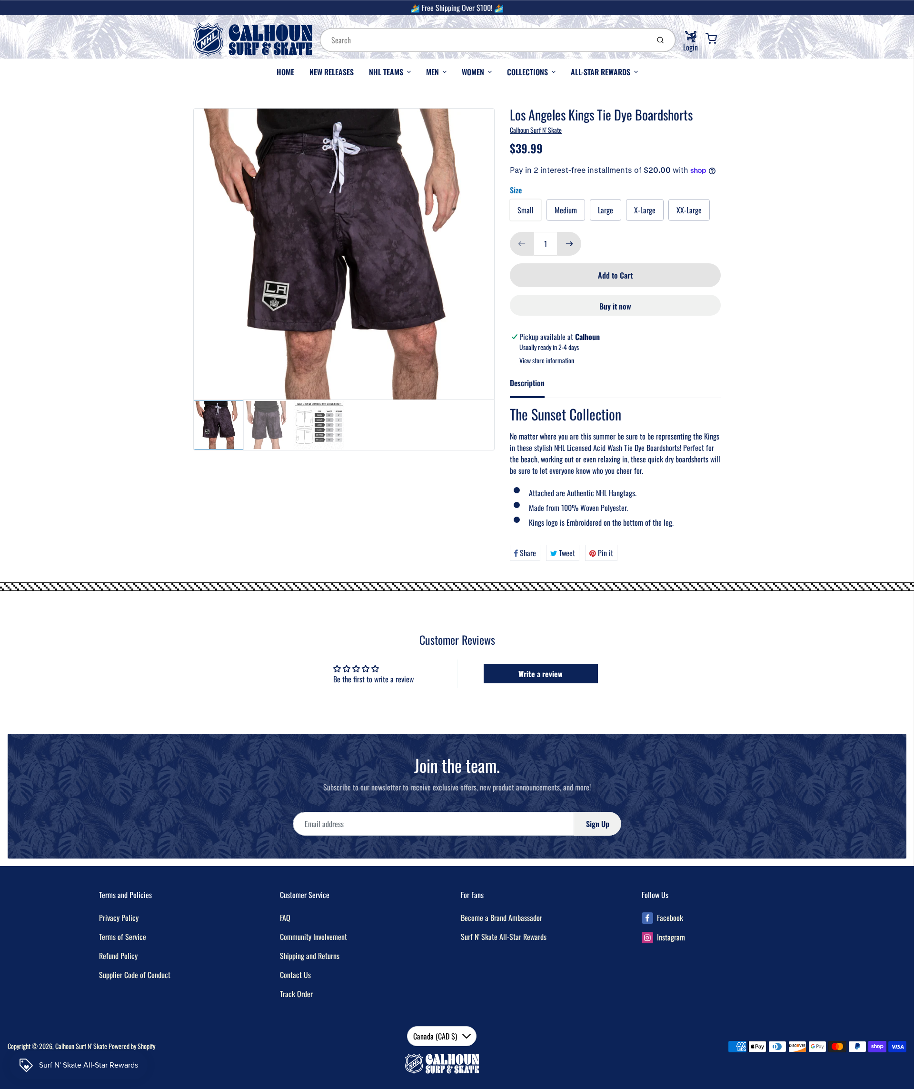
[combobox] (483, 40)
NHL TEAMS (386, 72)
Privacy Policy (119, 917)
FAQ (285, 917)
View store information (546, 360)
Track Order (296, 993)
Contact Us (295, 974)
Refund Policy (118, 955)
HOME (285, 72)
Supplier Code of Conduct (134, 974)
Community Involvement (313, 936)
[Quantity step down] (522, 244)
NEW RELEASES (331, 72)
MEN (432, 72)
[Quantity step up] (569, 244)
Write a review (540, 673)
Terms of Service (122, 936)
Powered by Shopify (132, 1046)
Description (527, 383)
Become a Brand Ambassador (501, 917)
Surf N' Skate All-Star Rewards (503, 936)
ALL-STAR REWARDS (600, 72)
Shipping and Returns (309, 955)
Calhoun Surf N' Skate (536, 130)
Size (516, 190)
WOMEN (473, 72)
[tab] (533, 385)
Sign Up (597, 823)
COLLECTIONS (527, 72)
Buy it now (615, 306)
